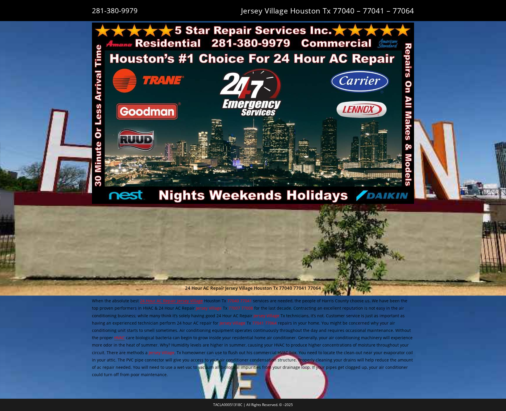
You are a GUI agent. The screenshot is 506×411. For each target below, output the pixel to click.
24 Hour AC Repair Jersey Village (171, 300)
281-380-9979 (115, 10)
